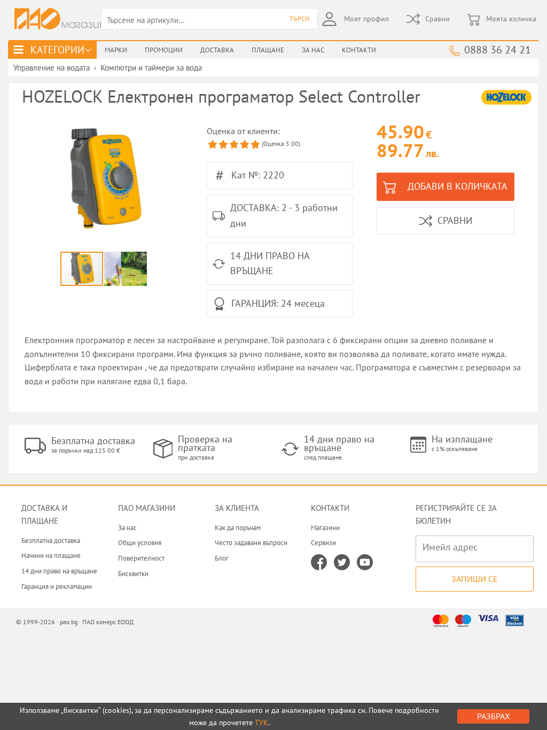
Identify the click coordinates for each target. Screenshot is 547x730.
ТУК (261, 722)
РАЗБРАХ (493, 716)
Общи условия (139, 542)
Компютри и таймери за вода (151, 68)
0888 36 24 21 (497, 49)
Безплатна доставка (50, 540)
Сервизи (323, 542)
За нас (127, 527)
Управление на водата (51, 68)
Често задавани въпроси (251, 542)
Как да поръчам (238, 527)
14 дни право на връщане (59, 571)
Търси (299, 18)
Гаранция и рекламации (56, 586)
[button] (172, 180)
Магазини (325, 527)
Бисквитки (133, 573)
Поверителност (141, 558)
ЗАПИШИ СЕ (474, 578)
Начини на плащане (51, 555)
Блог (222, 558)
